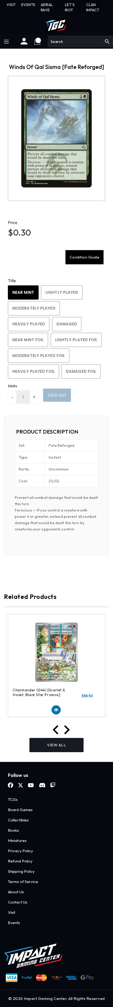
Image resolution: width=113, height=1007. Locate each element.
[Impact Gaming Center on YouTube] (31, 785)
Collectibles (18, 819)
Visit (12, 912)
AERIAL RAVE (47, 7)
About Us (16, 891)
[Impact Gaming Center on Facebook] (10, 785)
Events (14, 922)
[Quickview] (56, 710)
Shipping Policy (21, 871)
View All (56, 744)
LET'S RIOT (70, 7)
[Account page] (24, 43)
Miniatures (17, 840)
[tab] (56, 431)
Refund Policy (20, 861)
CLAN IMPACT (93, 7)
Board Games (20, 809)
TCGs (13, 799)
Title (12, 280)
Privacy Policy (20, 850)
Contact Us (17, 902)
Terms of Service (23, 881)
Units (12, 386)
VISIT (11, 4)
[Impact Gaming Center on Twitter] (20, 785)
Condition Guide (85, 257)
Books (13, 830)
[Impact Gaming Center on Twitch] (52, 785)
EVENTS (28, 4)
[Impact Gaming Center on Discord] (42, 785)
